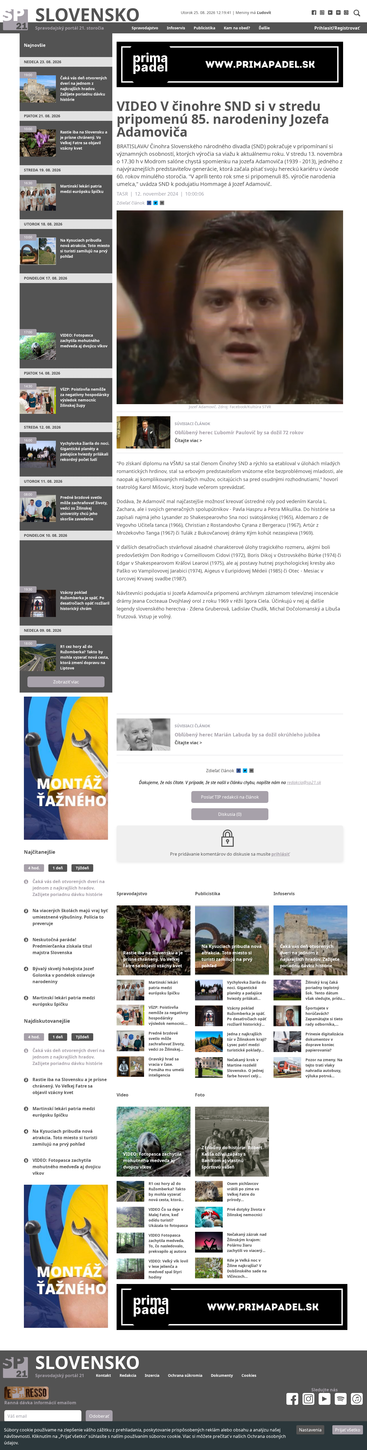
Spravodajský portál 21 (59, 1375)
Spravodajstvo (145, 27)
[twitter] (155, 203)
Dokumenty (222, 1375)
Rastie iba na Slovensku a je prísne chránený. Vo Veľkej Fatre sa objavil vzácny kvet (70, 1086)
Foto (200, 1095)
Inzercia (152, 1375)
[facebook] (149, 203)
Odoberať (99, 1416)
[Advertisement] (66, 303)
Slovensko (87, 14)
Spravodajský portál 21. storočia (69, 28)
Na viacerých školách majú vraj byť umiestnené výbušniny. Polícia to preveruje (70, 917)
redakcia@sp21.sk (304, 782)
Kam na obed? (237, 27)
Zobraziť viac (66, 682)
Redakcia (128, 1375)
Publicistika (204, 27)
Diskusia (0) (230, 814)
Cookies (249, 1375)
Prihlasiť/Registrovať (336, 28)
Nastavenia (310, 1430)
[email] (162, 203)
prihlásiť (280, 854)
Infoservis (176, 27)
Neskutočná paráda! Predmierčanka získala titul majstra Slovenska (62, 946)
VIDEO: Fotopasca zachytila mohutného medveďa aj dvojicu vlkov (67, 1166)
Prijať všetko (347, 1430)
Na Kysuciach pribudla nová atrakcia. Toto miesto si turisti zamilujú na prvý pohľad (65, 1137)
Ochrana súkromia (185, 1375)
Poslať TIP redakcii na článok (230, 797)
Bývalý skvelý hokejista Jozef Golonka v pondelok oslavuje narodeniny (64, 975)
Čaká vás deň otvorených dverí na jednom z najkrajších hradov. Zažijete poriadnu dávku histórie (69, 888)
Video (122, 1095)
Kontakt (103, 1375)
